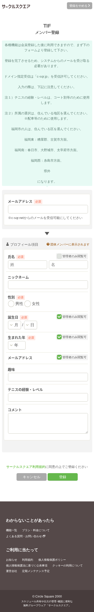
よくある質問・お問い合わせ (24, 536)
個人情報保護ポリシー (52, 559)
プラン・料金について (36, 530)
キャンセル (31, 477)
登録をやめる (78, 6)
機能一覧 (11, 530)
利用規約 (27, 559)
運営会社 (11, 570)
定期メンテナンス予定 (36, 570)
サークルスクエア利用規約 (25, 467)
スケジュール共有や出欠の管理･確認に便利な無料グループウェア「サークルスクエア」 (47, 603)
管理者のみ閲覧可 (74, 256)
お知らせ (11, 559)
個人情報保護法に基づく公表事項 (26, 565)
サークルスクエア (16, 6)
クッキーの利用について (67, 565)
